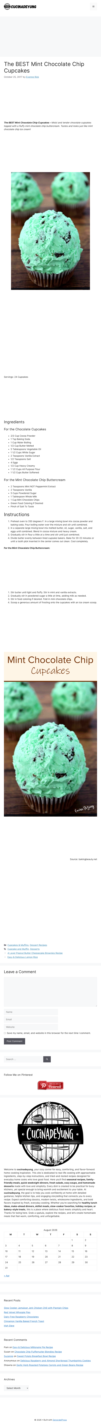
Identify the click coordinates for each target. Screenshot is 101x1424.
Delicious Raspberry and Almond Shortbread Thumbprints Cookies (55, 1360)
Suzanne (8, 1356)
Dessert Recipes (38, 945)
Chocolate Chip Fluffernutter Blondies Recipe (38, 1351)
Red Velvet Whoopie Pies (17, 1312)
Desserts (35, 949)
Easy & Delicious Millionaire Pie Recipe (33, 1347)
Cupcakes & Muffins (18, 945)
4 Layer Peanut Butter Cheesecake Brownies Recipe (35, 953)
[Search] (47, 1059)
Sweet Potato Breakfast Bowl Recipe (36, 1356)
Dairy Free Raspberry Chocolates (21, 1316)
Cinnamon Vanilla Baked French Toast (24, 1321)
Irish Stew (9, 1325)
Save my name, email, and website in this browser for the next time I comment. (49, 1033)
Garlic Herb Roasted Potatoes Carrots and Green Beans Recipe (49, 1365)
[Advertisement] (50, 37)
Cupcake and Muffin (18, 949)
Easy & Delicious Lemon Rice (22, 957)
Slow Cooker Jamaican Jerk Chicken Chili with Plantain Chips (36, 1308)
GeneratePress (60, 1420)
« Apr (6, 1275)
